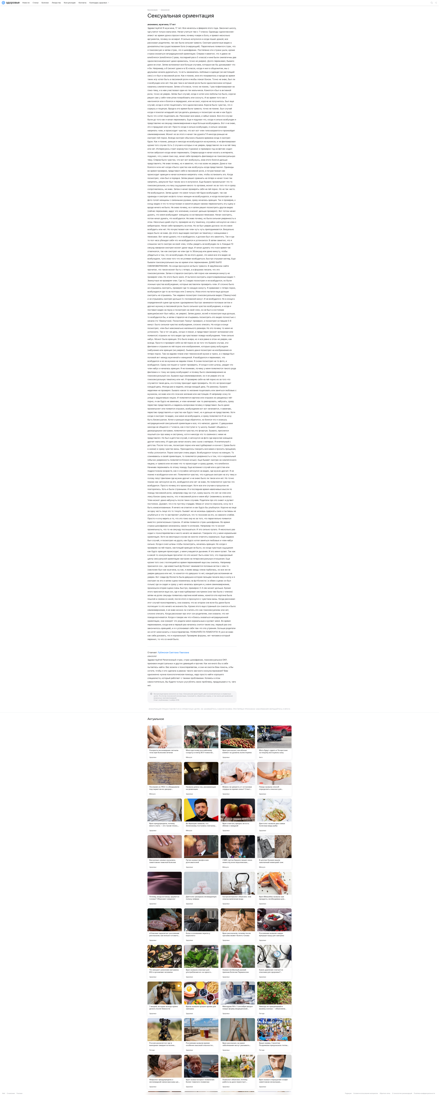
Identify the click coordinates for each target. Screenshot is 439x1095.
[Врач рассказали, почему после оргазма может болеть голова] (238, 925)
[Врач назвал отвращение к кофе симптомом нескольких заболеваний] (274, 1072)
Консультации (152, 10)
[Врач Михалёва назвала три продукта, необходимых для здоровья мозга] (274, 889)
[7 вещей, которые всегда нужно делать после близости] (164, 999)
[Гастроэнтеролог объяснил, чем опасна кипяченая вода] (238, 889)
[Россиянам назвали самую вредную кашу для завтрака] (274, 925)
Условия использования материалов (365, 1093)
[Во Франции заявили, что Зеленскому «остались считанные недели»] (201, 816)
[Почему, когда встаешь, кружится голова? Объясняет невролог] (164, 889)
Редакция (348, 1093)
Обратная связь (385, 1093)
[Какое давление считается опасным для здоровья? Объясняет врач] (274, 962)
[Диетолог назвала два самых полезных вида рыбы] (274, 816)
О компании (11, 1093)
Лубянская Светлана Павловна (173, 652)
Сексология (165, 10)
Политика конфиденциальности (424, 1093)
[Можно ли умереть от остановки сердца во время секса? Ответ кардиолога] (238, 779)
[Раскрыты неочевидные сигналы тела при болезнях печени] (164, 742)
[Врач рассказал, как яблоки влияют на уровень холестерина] (238, 742)
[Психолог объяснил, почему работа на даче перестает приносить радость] (238, 1072)
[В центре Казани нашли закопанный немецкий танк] (274, 852)
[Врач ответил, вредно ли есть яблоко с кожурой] (238, 816)
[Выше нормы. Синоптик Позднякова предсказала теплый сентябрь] (274, 1035)
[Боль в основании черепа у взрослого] (201, 925)
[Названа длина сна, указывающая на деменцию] (201, 779)
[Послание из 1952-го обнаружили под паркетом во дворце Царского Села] (164, 779)
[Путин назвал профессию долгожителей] (201, 852)
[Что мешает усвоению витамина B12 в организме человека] (164, 962)
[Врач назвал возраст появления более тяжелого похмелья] (201, 1072)
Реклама (19, 1093)
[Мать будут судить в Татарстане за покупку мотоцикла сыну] (274, 742)
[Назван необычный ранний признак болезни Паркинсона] (238, 962)
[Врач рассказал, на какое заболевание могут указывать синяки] (238, 1035)
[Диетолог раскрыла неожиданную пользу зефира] (201, 889)
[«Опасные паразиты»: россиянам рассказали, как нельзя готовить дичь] (164, 925)
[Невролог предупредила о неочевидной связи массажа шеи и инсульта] (164, 1072)
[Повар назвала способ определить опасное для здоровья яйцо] (274, 779)
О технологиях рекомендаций (402, 1093)
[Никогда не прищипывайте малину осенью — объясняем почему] (274, 999)
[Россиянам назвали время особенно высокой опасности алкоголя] (201, 1035)
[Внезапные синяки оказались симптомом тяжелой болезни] (164, 852)
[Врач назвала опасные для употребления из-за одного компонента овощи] (201, 962)
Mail (3, 1093)
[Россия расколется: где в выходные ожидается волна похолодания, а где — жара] (164, 1035)
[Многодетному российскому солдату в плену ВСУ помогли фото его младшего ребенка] (201, 742)
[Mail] (3, 2)
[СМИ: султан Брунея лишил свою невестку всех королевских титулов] (238, 852)
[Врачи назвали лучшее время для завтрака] (201, 999)
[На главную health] (12, 2)
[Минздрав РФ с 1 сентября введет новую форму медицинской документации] (238, 999)
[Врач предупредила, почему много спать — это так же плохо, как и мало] (164, 816)
